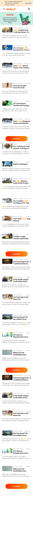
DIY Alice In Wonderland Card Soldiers (20, 336)
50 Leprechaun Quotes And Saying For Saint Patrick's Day (21, 104)
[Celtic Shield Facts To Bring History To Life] (7, 29)
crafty (6, 302)
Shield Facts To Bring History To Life (21, 31)
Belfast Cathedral (20, 164)
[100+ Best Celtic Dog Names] (7, 218)
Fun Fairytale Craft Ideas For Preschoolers (20, 298)
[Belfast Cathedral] (7, 163)
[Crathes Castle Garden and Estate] (7, 236)
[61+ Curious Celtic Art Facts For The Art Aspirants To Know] (7, 47)
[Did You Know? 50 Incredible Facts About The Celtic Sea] (7, 316)
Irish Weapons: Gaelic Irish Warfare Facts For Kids (22, 122)
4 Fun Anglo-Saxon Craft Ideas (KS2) (20, 280)
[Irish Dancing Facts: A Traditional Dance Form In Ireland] (7, 261)
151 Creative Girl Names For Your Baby (21, 202)
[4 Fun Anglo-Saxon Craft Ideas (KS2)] (7, 279)
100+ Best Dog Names (21, 220)
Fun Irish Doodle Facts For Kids (19, 87)
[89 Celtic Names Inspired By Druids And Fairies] (7, 180)
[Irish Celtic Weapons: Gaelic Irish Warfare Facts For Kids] (7, 120)
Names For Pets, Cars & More (18, 216)
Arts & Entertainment (18, 45)
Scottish (21, 226)
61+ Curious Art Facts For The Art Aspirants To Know (21, 49)
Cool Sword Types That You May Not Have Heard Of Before (21, 67)
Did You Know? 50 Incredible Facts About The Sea (21, 318)
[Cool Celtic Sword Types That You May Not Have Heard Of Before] (7, 65)
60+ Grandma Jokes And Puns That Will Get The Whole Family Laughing (13, 3)
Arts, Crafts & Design (18, 277)
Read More (28, 3)
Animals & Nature (17, 83)
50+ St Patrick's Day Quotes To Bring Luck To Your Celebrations (22, 147)
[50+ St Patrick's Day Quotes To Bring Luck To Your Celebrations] (7, 146)
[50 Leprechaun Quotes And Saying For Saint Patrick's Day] (7, 103)
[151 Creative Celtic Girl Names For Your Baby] (7, 200)
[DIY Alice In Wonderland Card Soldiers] (7, 334)
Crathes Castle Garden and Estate (20, 238)
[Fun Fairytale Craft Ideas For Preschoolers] (7, 296)
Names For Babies (18, 178)
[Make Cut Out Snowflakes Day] (7, 352)
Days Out (15, 162)
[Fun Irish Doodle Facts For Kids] (7, 85)
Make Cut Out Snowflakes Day (19, 354)
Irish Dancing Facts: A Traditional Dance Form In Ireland (22, 263)
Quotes (15, 101)
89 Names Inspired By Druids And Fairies (20, 182)
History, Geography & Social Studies (18, 28)
